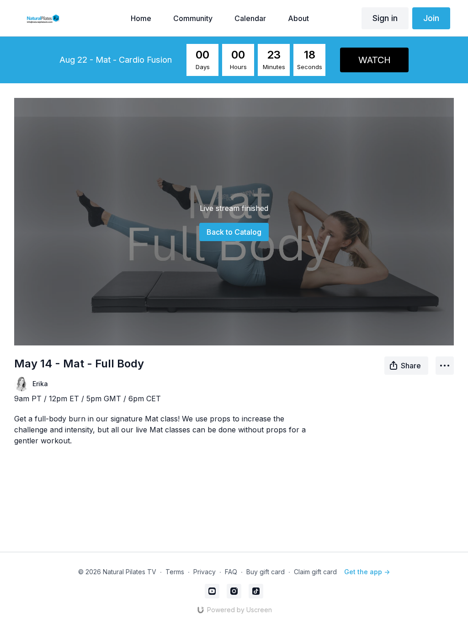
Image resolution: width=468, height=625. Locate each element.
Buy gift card (265, 572)
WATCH (374, 59)
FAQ (231, 572)
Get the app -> (367, 572)
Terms (174, 572)
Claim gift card (315, 572)
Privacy (204, 572)
